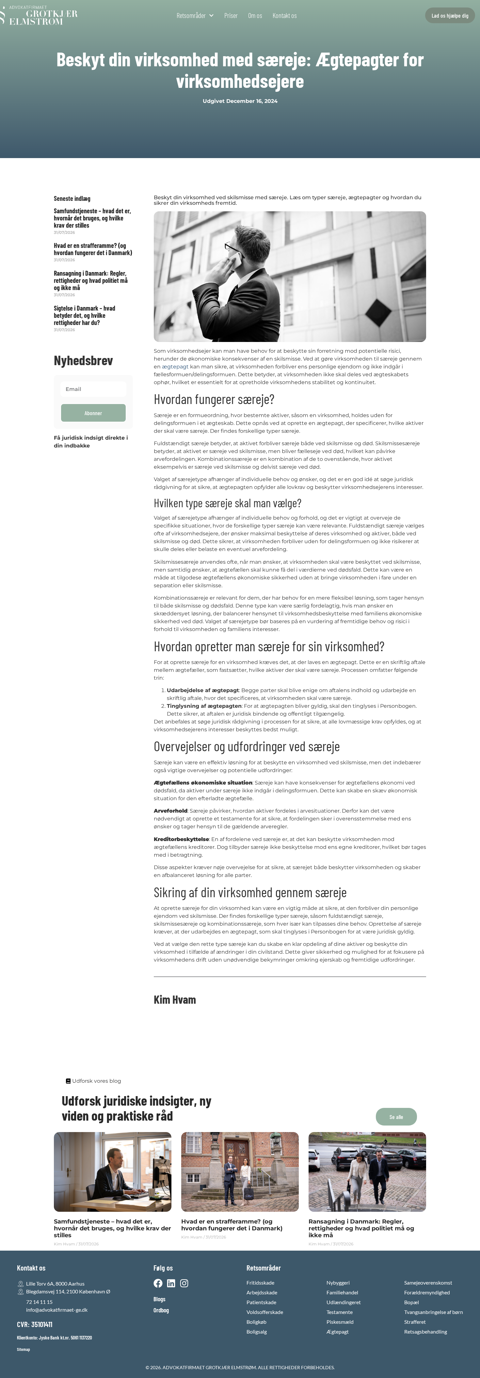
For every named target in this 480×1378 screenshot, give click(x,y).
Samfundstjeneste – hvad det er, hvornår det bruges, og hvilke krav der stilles (92, 218)
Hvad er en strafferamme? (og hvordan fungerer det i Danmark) (93, 248)
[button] (396, 1117)
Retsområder (191, 15)
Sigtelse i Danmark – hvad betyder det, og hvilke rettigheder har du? (84, 315)
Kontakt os (285, 15)
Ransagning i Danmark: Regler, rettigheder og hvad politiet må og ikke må (91, 280)
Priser (231, 15)
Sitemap (23, 1349)
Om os (255, 15)
